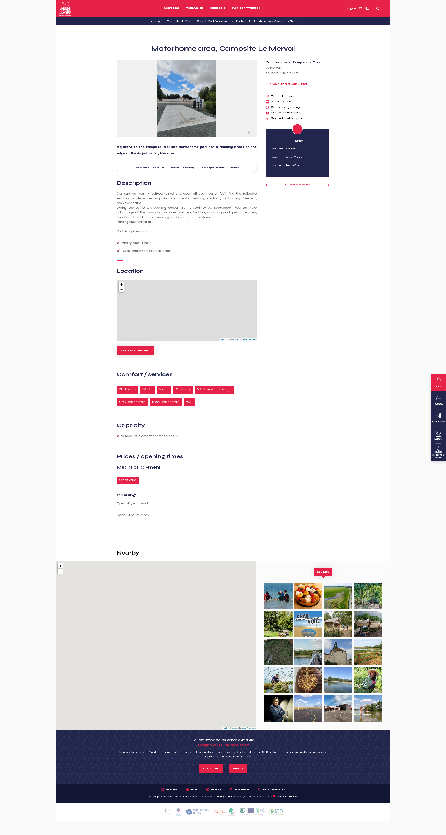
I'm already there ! (246, 8)
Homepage (154, 21)
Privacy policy (224, 797)
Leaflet (224, 339)
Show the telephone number (289, 85)
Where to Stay (194, 21)
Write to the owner (282, 96)
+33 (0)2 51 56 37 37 (233, 745)
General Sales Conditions (197, 797)
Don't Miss (171, 8)
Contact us (210, 769)
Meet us (238, 769)
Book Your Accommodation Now (227, 21)
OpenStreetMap (249, 339)
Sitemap (154, 797)
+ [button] (121, 284)
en (351, 9)
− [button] (121, 289)
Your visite (194, 8)
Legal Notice (170, 797)
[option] (187, 98)
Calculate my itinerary (135, 351)
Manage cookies (245, 797)
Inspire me (217, 8)
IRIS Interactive (288, 797)
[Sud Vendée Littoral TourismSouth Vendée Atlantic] (65, 8)
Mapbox (234, 339)
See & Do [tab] (323, 572)
